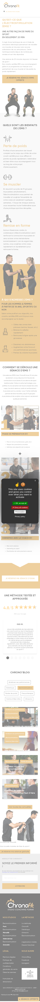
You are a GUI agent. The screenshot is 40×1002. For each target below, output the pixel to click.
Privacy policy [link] (20, 516)
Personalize (20, 512)
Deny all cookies (21, 507)
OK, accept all (20, 503)
